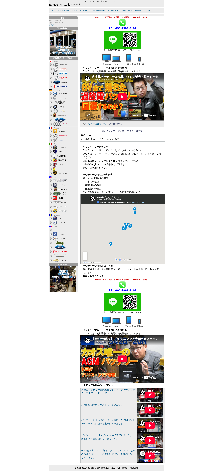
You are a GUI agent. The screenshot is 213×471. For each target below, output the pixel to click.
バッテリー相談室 (79, 10)
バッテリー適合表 (97, 10)
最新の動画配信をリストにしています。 (102, 405)
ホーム (52, 10)
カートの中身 (126, 10)
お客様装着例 (63, 10)
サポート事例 (113, 10)
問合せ (148, 10)
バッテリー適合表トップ (96, 124)
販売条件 (139, 10)
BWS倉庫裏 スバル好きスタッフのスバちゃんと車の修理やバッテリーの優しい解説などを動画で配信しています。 (108, 454)
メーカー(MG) (115, 124)
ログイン (52, 25)
